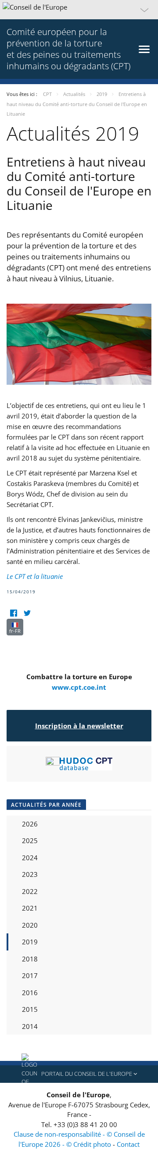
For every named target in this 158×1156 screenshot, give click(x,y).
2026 (30, 823)
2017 (30, 975)
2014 (30, 1026)
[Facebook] (13, 613)
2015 (30, 1009)
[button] (79, 9)
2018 (30, 958)
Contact (128, 1144)
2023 (30, 874)
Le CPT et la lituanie (35, 576)
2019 (30, 941)
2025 (30, 840)
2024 (30, 857)
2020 (30, 925)
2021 (30, 908)
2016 (30, 992)
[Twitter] (27, 613)
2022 (30, 891)
